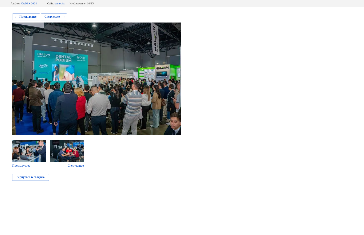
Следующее (52, 16)
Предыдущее (27, 16)
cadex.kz (60, 3)
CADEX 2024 (29, 3)
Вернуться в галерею (30, 177)
